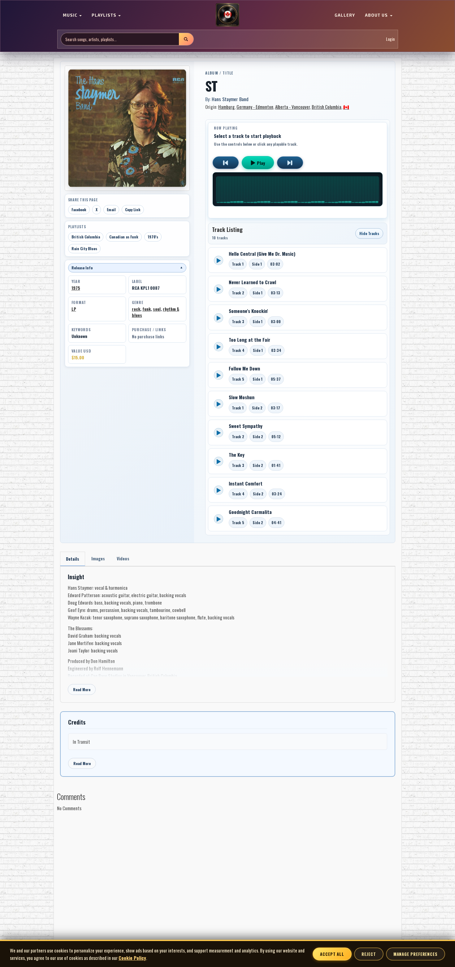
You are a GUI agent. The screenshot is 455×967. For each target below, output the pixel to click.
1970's (153, 236)
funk (146, 309)
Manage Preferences (415, 954)
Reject (369, 954)
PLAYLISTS (105, 15)
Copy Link (133, 209)
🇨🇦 (346, 106)
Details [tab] (72, 558)
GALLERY (345, 15)
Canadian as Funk (123, 236)
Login (390, 39)
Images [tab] (98, 558)
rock (136, 309)
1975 (76, 288)
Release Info (127, 267)
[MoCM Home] (227, 15)
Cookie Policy (132, 957)
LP (74, 309)
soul (157, 309)
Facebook (79, 209)
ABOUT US (377, 15)
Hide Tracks (369, 233)
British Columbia (86, 236)
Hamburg (226, 106)
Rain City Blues (84, 248)
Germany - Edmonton (254, 106)
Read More (81, 689)
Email (111, 209)
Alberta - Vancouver (292, 106)
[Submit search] (186, 39)
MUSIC (71, 15)
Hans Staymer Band (230, 99)
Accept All (332, 954)
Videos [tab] (123, 558)
